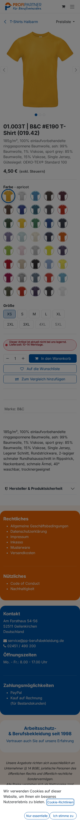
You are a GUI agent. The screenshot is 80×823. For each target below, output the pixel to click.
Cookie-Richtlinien (60, 802)
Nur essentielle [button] (37, 816)
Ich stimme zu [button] (63, 816)
